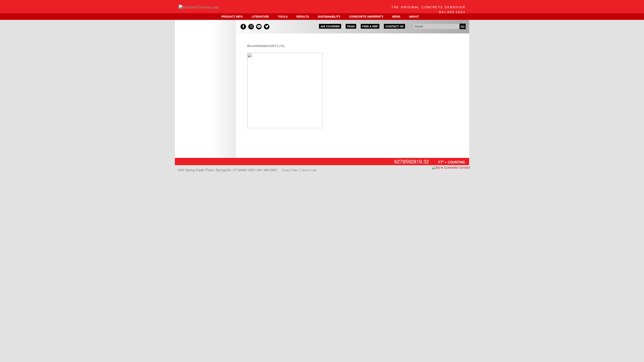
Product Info (232, 16)
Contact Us (394, 26)
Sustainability (329, 16)
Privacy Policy (290, 170)
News (396, 16)
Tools (283, 16)
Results (302, 16)
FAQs (351, 26)
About (414, 16)
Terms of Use (309, 170)
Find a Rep (370, 26)
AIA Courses (330, 26)
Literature (260, 16)
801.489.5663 (452, 12)
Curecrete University (366, 16)
